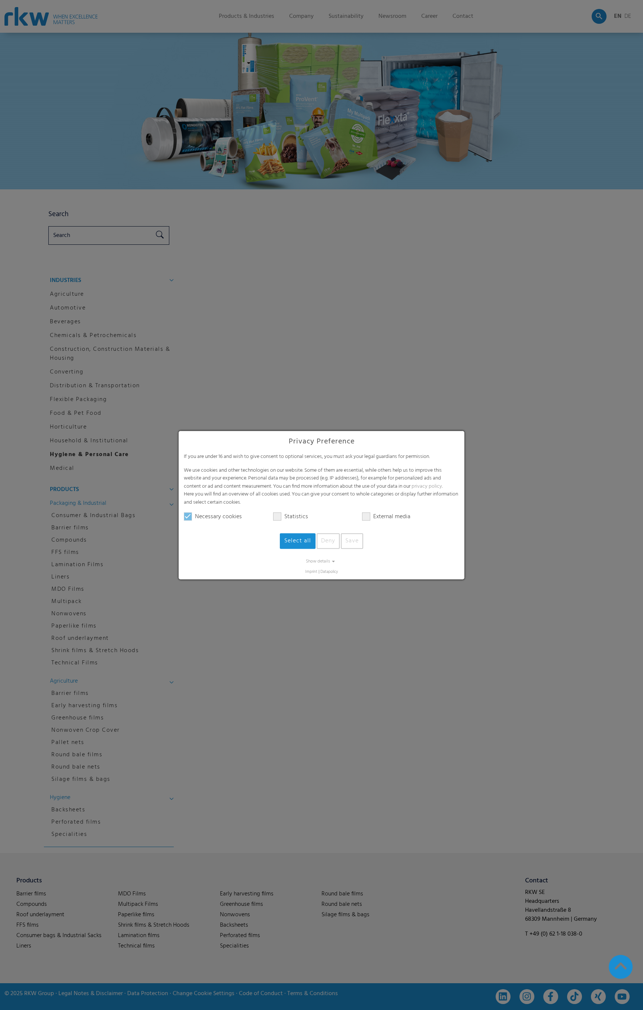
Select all (297, 541)
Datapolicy (329, 572)
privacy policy (427, 486)
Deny (328, 541)
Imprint (311, 572)
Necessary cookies (218, 516)
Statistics (296, 516)
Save (352, 541)
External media (391, 516)
